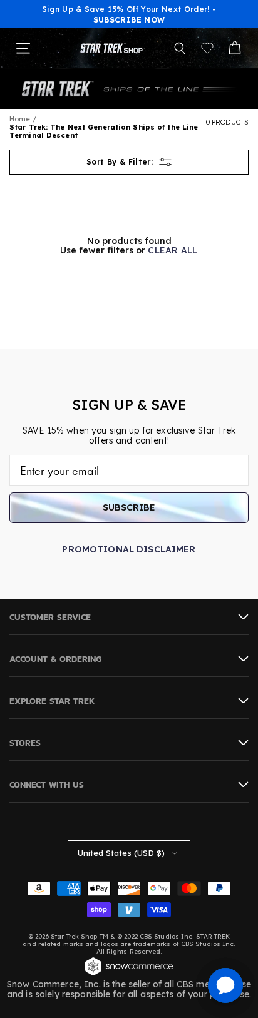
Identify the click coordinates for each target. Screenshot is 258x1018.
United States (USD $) (121, 853)
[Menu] (23, 48)
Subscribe (129, 507)
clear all (173, 250)
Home (19, 119)
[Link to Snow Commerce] (129, 974)
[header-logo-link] (111, 48)
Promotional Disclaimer (128, 549)
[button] (180, 48)
